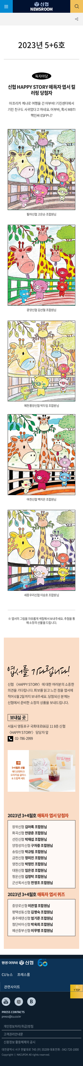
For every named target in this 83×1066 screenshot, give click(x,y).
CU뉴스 (7, 974)
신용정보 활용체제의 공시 (19, 1042)
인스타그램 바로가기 (18, 1001)
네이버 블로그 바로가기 (31, 1001)
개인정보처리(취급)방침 (18, 1026)
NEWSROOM (41, 8)
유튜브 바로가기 (6, 1001)
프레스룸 (23, 974)
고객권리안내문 (13, 1034)
